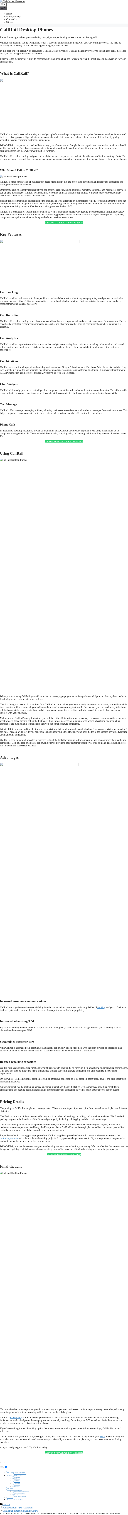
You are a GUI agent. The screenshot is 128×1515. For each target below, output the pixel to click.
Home (9, 13)
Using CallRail (10, 1488)
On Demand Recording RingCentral (20, 1510)
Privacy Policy (13, 16)
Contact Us (11, 19)
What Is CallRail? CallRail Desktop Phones (16, 1472)
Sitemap (10, 22)
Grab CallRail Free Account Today (64, 1154)
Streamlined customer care (19, 1494)
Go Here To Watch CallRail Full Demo (64, 441)
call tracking (16, 1417)
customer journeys (9, 1138)
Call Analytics (17, 1480)
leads (102, 1436)
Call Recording (17, 1478)
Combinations (17, 1481)
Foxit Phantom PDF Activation (17, 1507)
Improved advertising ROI (19, 1493)
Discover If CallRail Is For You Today (64, 222)
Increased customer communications (21, 1491)
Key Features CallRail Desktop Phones (14, 1475)
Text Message (17, 1485)
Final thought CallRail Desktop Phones (15, 1499)
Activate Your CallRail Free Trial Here (64, 1452)
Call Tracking (17, 1477)
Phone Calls (16, 1486)
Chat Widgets (17, 1483)
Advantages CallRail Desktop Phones (14, 1490)
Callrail (6, 1504)
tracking (101, 1007)
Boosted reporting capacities (20, 1496)
